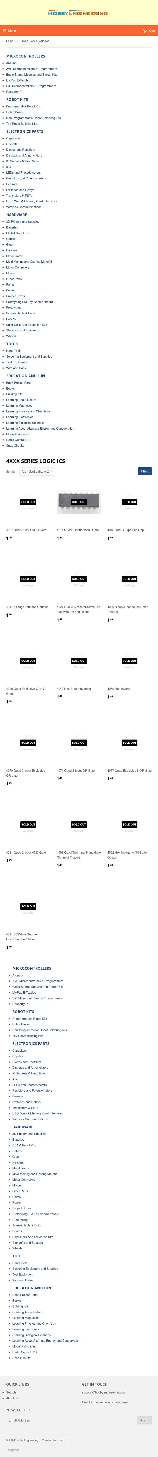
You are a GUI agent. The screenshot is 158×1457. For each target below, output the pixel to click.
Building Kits (14, 394)
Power (10, 290)
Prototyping (13, 307)
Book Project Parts (18, 382)
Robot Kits (17, 99)
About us (12, 1398)
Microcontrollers (25, 56)
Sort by (10, 471)
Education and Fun (25, 375)
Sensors (11, 184)
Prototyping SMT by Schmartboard (29, 301)
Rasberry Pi (14, 91)
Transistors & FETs (19, 195)
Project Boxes (15, 296)
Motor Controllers (17, 267)
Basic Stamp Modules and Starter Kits (31, 74)
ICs (8, 167)
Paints (10, 284)
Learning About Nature (21, 399)
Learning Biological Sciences (25, 422)
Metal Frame (14, 256)
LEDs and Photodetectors (23, 172)
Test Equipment (16, 362)
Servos (11, 319)
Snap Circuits (15, 445)
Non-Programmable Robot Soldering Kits (33, 117)
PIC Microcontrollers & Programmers (31, 86)
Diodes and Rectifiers (20, 149)
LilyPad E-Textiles (18, 80)
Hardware (16, 214)
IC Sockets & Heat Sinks (23, 161)
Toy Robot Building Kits (21, 123)
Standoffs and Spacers (21, 330)
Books (10, 388)
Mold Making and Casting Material (29, 261)
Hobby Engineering (27, 1440)
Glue (9, 244)
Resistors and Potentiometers (26, 178)
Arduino (11, 63)
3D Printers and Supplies (23, 221)
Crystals (11, 144)
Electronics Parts (24, 131)
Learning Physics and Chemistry (28, 411)
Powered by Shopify (54, 1440)
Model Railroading (18, 434)
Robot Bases (15, 112)
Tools (12, 344)
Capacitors (13, 138)
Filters (145, 471)
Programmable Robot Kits (23, 106)
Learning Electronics (20, 417)
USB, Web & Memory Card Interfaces (31, 201)
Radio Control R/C (18, 439)
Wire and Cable (16, 368)
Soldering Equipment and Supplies (29, 356)
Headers (12, 250)
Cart (151, 30)
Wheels (11, 336)
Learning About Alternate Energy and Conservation (40, 428)
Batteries (12, 227)
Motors (11, 273)
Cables (11, 238)
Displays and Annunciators (24, 155)
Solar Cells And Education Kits (26, 324)
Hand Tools (13, 350)
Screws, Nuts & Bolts (20, 313)
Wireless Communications (24, 207)
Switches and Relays (20, 189)
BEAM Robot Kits (18, 233)
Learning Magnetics (19, 405)
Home (9, 41)
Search (11, 1392)
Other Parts (14, 279)
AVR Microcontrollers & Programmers (31, 68)
